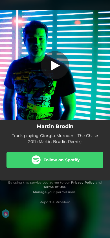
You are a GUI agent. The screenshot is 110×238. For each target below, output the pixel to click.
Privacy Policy (82, 182)
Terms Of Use (54, 187)
